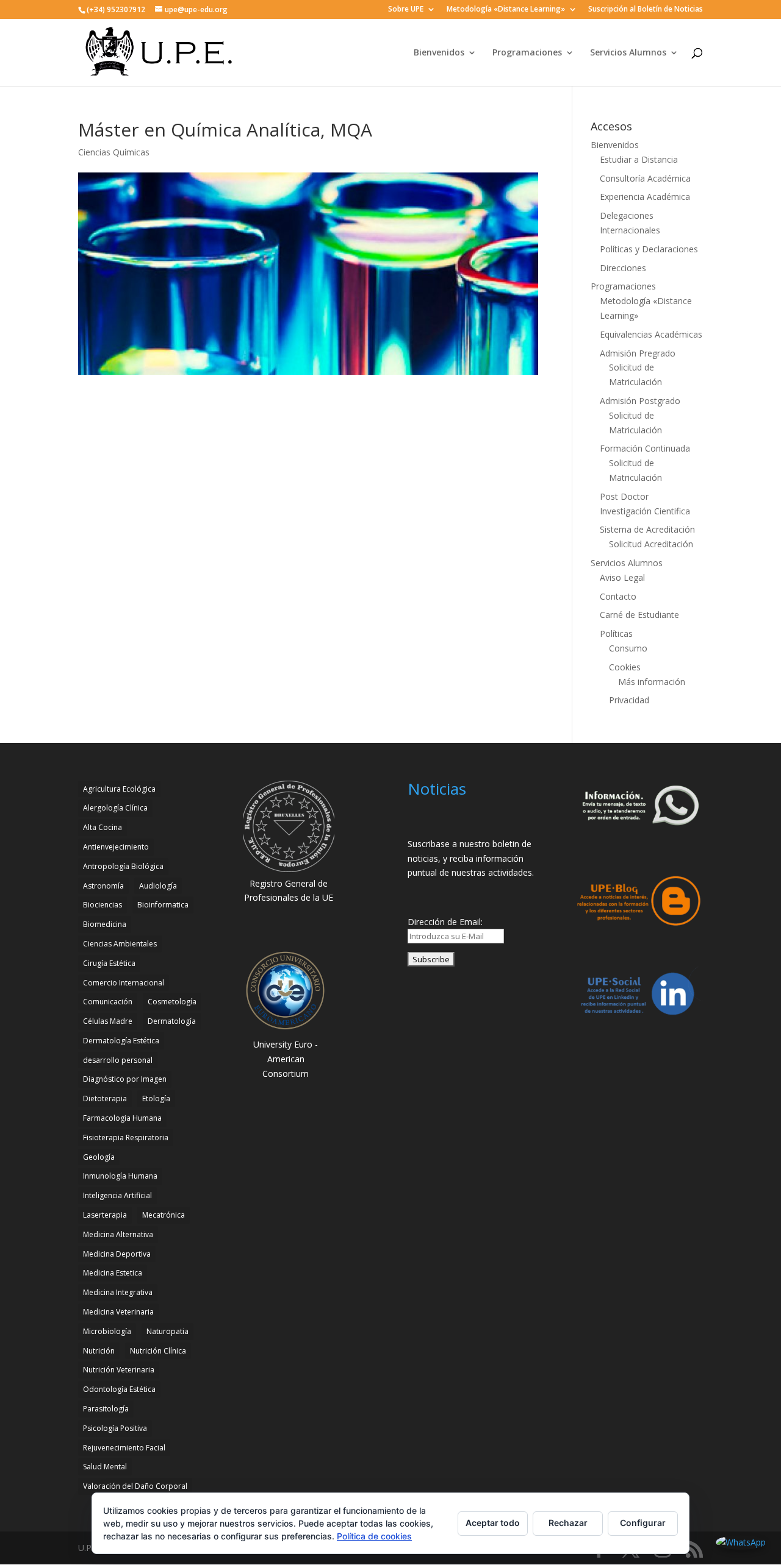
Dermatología (172, 1021)
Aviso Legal (622, 577)
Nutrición (99, 1351)
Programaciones (527, 53)
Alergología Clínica (115, 808)
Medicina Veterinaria (118, 1312)
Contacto (618, 596)
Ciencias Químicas (113, 152)
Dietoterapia (105, 1098)
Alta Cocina (102, 827)
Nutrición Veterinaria (118, 1369)
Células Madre (107, 1021)
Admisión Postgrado (640, 400)
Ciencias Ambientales (120, 944)
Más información (651, 681)
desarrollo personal (118, 1060)
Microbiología (107, 1331)
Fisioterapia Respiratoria (125, 1137)
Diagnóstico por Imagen (125, 1079)
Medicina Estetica (112, 1273)
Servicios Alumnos (628, 53)
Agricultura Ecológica (119, 789)
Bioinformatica (163, 905)
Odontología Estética (119, 1389)
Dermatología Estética (121, 1040)
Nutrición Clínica (158, 1351)
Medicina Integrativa (118, 1292)
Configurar (643, 1522)
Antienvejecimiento (116, 847)
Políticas (616, 633)
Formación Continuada (645, 448)
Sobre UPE (405, 9)
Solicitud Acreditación (651, 544)
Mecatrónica (163, 1215)
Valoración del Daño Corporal (135, 1486)
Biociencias (102, 905)
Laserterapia (105, 1215)
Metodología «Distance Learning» (506, 9)
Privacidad (629, 700)
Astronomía (103, 886)
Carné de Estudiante (639, 614)
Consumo (628, 648)
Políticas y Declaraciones (649, 249)
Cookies (625, 667)
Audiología (158, 886)
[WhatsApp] (741, 1542)
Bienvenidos (439, 53)
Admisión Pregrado (637, 353)
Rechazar (568, 1522)
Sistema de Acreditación (647, 529)
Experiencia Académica (645, 196)
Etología (156, 1098)
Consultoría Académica (645, 178)
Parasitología (106, 1409)
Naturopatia (167, 1331)
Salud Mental (105, 1466)
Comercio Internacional (123, 983)
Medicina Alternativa (118, 1234)
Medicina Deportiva (117, 1254)
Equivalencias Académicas (651, 334)
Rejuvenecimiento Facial (124, 1448)
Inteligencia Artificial (117, 1195)
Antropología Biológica (123, 866)
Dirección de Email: (445, 922)
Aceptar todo (493, 1522)
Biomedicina (104, 924)
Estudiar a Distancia (639, 159)
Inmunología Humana (120, 1176)
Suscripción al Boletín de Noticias (645, 9)
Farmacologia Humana (122, 1118)
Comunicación (107, 1001)
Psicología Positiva (115, 1428)
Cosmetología (172, 1001)
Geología (99, 1157)
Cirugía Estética (109, 963)
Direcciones (623, 268)
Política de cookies (374, 1536)
